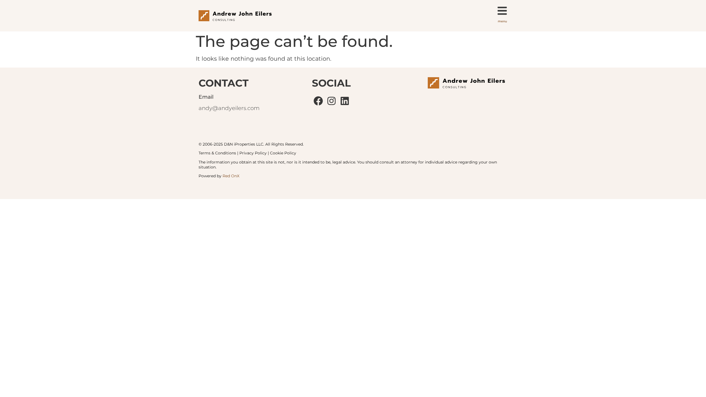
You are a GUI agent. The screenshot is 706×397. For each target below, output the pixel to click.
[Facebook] (318, 101)
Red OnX (231, 175)
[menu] (502, 11)
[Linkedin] (344, 101)
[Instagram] (331, 101)
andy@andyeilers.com (229, 108)
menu (502, 21)
